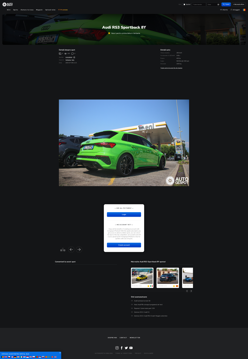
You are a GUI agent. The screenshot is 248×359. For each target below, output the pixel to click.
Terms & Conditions (123, 353)
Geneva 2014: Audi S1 (142, 312)
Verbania (68, 60)
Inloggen (236, 10)
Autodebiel (68, 57)
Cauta (227, 4)
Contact (123, 338)
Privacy (138, 353)
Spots (15, 10)
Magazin (39, 10)
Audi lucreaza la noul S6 (142, 301)
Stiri (180, 4)
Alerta (225, 10)
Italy (73, 60)
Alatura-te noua (27, 10)
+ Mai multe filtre (238, 4)
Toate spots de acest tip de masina (171, 68)
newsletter (135, 338)
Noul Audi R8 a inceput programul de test (148, 305)
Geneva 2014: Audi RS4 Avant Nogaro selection (150, 316)
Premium (64, 10)
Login (124, 214)
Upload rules (50, 10)
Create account (124, 245)
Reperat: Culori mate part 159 (144, 308)
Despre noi (112, 338)
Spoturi (188, 4)
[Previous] (187, 291)
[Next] (191, 291)
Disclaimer (148, 353)
